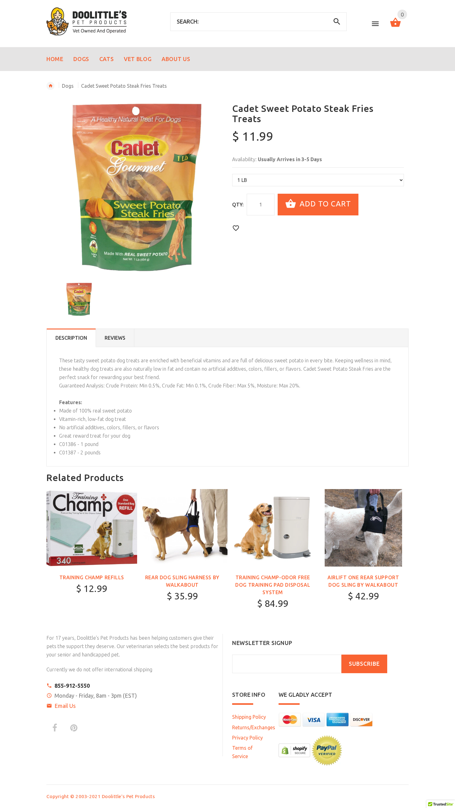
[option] (137, 187)
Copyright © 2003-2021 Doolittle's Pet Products (100, 796)
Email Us (65, 706)
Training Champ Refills (91, 577)
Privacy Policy (247, 737)
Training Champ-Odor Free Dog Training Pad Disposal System (272, 585)
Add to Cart (324, 204)
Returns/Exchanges (253, 727)
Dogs (68, 86)
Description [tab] (71, 338)
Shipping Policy (249, 717)
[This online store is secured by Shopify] (294, 750)
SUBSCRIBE (364, 664)
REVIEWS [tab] (115, 338)
